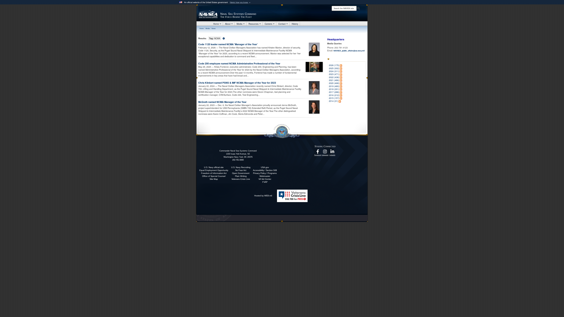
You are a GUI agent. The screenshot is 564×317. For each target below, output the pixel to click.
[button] (240, 2)
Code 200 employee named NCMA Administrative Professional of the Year (239, 63)
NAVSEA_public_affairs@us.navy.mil (349, 50)
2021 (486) (334, 80)
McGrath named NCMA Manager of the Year (222, 102)
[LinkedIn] (332, 152)
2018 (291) (334, 89)
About (227, 23)
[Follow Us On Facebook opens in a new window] (317, 152)
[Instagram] (325, 152)
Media (239, 23)
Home (216, 23)
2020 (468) (334, 83)
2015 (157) (334, 98)
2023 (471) (334, 74)
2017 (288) (334, 92)
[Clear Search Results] (260, 38)
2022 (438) (334, 77)
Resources (253, 23)
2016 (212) (334, 95)
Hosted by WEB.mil (263, 195)
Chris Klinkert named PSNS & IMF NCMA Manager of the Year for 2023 (237, 82)
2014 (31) (333, 101)
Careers (268, 23)
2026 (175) (334, 65)
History (295, 23)
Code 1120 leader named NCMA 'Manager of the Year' (228, 44)
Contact (282, 23)
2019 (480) (334, 86)
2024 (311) (334, 71)
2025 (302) (334, 68)
